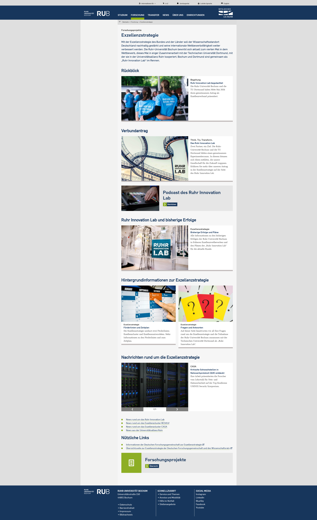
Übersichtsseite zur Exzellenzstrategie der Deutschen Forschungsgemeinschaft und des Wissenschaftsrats (178, 448)
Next (177, 409)
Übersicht (177, 463)
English (226, 3)
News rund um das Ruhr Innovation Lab (145, 419)
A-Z (166, 3)
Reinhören (177, 198)
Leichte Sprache (206, 3)
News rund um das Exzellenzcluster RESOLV (147, 423)
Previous (132, 409)
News (166, 15)
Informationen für (147, 3)
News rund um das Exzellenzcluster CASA (146, 426)
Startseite (125, 22)
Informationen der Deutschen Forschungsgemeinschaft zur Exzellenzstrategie (164, 444)
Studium (122, 15)
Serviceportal (184, 3)
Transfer (153, 15)
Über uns (177, 15)
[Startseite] (97, 13)
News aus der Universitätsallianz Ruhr (144, 430)
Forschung (137, 15)
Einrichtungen (195, 15)
